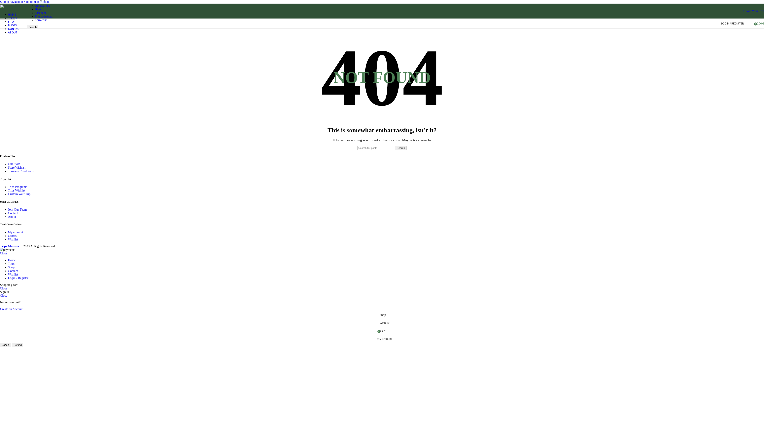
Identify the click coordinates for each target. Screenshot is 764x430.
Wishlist (13, 239)
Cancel (6, 344)
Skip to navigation (12, 1)
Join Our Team (17, 209)
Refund (18, 344)
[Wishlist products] (749, 23)
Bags (38, 9)
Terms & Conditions (20, 171)
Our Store (14, 164)
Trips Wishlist (16, 190)
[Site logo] (7, 18)
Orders (12, 235)
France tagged (44, 16)
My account (15, 232)
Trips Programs (17, 187)
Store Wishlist (16, 167)
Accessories (42, 5)
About (12, 216)
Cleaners (40, 13)
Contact (13, 213)
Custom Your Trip (753, 11)
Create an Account (11, 309)
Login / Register (18, 278)
